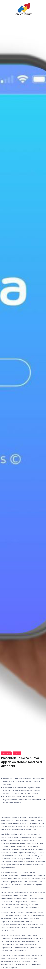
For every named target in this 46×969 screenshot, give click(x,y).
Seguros (17, 753)
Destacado (6, 753)
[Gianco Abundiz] (23, 9)
